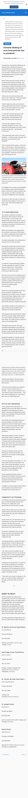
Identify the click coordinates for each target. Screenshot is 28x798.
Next (23, 754)
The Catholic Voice (8, 12)
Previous (6, 754)
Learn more (14, 7)
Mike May (21, 58)
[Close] (26, 4)
